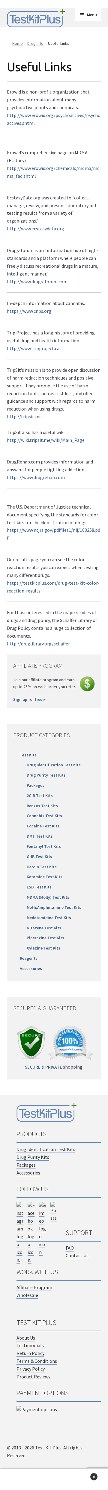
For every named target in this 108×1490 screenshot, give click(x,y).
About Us (25, 1338)
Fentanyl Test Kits (44, 846)
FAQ (70, 1248)
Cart (83, 1474)
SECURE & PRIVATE (43, 1067)
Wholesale (27, 1295)
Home (17, 43)
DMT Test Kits (40, 836)
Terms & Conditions (36, 1361)
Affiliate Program (34, 1287)
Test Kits (28, 755)
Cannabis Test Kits (44, 815)
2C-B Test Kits (40, 795)
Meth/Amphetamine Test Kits (54, 907)
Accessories (31, 968)
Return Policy (30, 1353)
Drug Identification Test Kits (54, 765)
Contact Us (77, 1255)
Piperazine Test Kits (45, 937)
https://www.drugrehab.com (36, 477)
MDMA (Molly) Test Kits (48, 897)
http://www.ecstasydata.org (35, 229)
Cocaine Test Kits (43, 826)
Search (54, 1480)
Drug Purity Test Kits (46, 775)
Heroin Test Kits (42, 867)
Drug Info (35, 43)
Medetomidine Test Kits (49, 917)
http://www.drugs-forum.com (37, 282)
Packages (35, 785)
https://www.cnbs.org (29, 311)
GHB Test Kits (39, 856)
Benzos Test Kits (42, 805)
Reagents (29, 958)
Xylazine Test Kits (43, 948)
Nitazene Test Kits (44, 928)
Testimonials (30, 1345)
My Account (18, 1480)
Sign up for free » (29, 699)
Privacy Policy (30, 1369)
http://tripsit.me (24, 417)
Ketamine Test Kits (44, 876)
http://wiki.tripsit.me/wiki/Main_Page (46, 440)
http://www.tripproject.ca (33, 348)
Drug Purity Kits (32, 1157)
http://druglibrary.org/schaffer (38, 644)
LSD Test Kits (39, 887)
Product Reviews (33, 1377)
